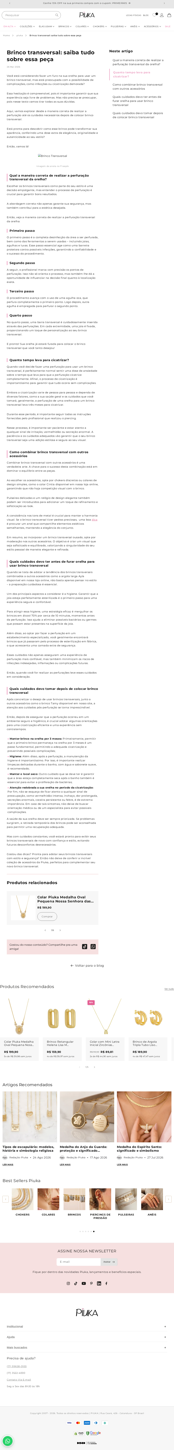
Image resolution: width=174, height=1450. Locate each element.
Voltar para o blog (89, 965)
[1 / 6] (80, 1231)
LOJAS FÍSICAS (133, 15)
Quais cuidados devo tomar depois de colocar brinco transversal (138, 115)
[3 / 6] (85, 1231)
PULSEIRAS (126, 1214)
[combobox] (31, 15)
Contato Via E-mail (19, 1379)
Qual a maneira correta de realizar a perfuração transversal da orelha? (138, 62)
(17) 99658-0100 (17, 1366)
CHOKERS (23, 1214)
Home (6, 35)
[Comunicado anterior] (9, 3)
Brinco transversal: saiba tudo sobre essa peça (55, 35)
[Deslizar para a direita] (60, 930)
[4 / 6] (88, 1231)
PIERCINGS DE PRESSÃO (100, 1216)
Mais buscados (86, 1347)
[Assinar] (109, 1262)
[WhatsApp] (93, 947)
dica (94, 519)
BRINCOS (74, 1214)
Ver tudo (169, 988)
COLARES (48, 1214)
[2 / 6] (83, 1231)
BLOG (146, 15)
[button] (10, 26)
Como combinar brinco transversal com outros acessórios (137, 86)
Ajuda (86, 1337)
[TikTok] (84, 947)
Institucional (86, 1326)
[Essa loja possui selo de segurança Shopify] (79, 1433)
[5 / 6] (91, 1231)
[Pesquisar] (57, 15)
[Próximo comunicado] (164, 3)
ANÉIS (152, 1214)
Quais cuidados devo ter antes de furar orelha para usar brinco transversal (137, 101)
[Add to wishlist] (33, 1004)
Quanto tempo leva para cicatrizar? (131, 74)
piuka (19, 35)
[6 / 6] (93, 1231)
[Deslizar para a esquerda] (45, 930)
